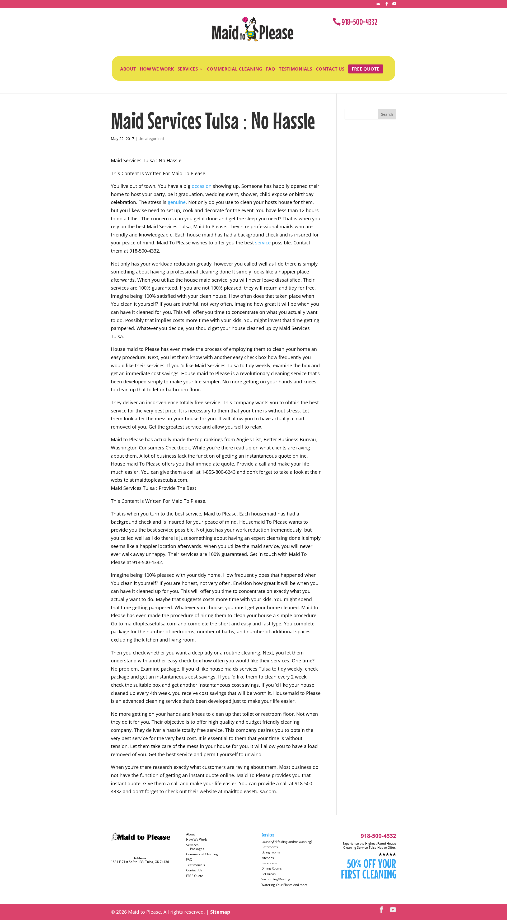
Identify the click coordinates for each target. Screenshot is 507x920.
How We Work (157, 69)
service (263, 242)
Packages (197, 849)
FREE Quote (365, 69)
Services (187, 69)
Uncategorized (151, 138)
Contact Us (330, 69)
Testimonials (295, 69)
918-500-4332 (359, 22)
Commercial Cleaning (234, 69)
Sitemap (220, 912)
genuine (177, 202)
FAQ (270, 69)
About (128, 69)
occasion (202, 186)
